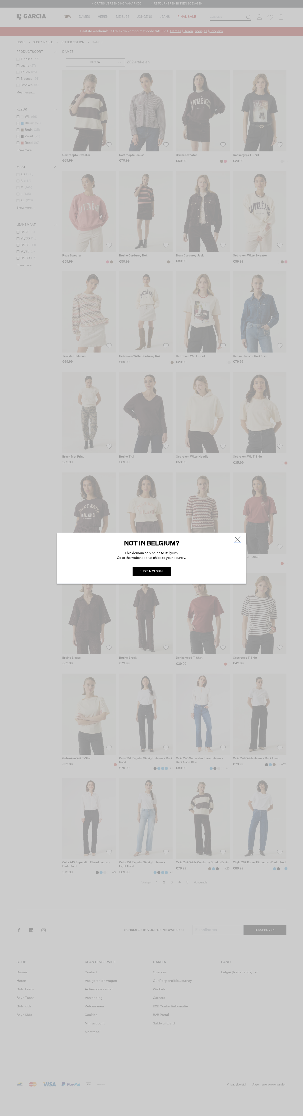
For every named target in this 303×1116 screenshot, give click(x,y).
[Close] (237, 539)
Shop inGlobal (152, 571)
